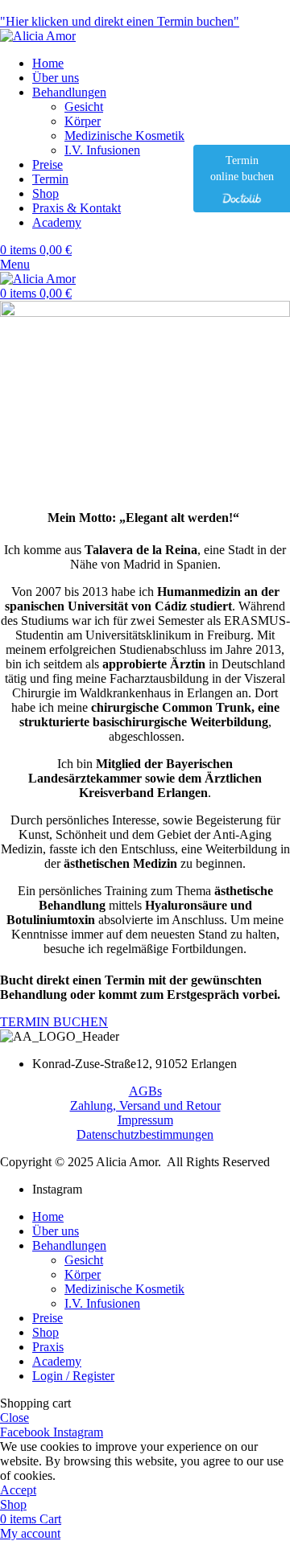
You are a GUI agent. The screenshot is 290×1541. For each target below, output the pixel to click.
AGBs (145, 1091)
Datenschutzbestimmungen (145, 1134)
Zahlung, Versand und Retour (145, 1105)
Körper (82, 121)
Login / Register (73, 1376)
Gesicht (83, 106)
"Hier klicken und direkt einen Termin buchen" (119, 21)
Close (14, 1417)
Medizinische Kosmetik (124, 135)
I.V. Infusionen (102, 150)
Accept (18, 1490)
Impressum (145, 1120)
